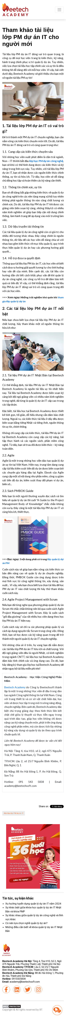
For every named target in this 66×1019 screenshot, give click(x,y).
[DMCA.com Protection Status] (11, 1006)
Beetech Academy (14, 687)
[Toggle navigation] (59, 10)
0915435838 (19, 978)
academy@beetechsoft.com (21, 981)
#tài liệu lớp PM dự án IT (13, 813)
